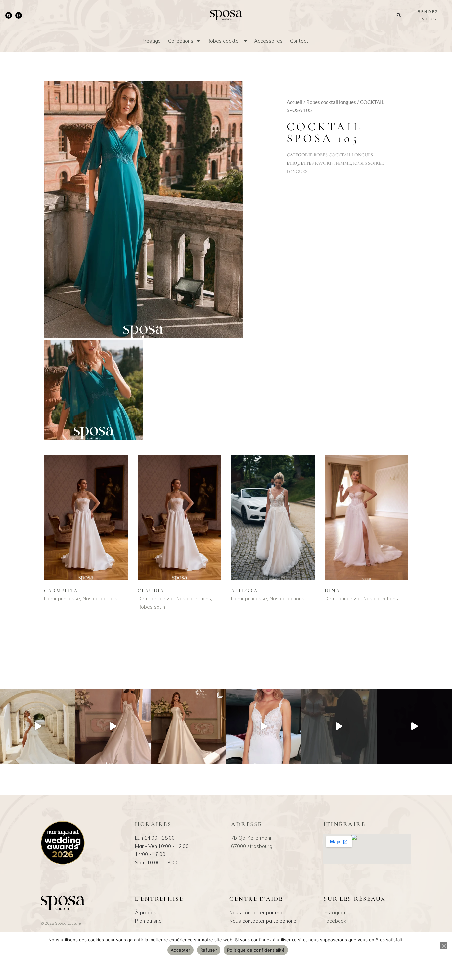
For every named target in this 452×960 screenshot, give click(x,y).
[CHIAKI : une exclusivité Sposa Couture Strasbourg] (113, 726)
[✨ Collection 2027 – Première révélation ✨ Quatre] (414, 726)
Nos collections (100, 598)
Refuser (208, 950)
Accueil (294, 102)
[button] (398, 15)
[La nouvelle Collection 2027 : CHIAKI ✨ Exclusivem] (188, 726)
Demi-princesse (62, 598)
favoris (324, 163)
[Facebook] (8, 15)
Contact (299, 41)
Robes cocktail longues (331, 102)
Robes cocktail (224, 41)
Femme (343, 163)
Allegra (244, 591)
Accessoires (268, 41)
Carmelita (61, 591)
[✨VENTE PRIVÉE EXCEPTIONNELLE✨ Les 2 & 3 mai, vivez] (339, 726)
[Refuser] (443, 945)
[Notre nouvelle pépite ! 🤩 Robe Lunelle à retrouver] (37, 726)
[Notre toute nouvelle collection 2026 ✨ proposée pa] (263, 726)
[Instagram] (18, 15)
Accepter (180, 950)
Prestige (151, 41)
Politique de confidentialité (256, 950)
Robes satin (151, 607)
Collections (180, 41)
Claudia (151, 591)
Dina (332, 591)
